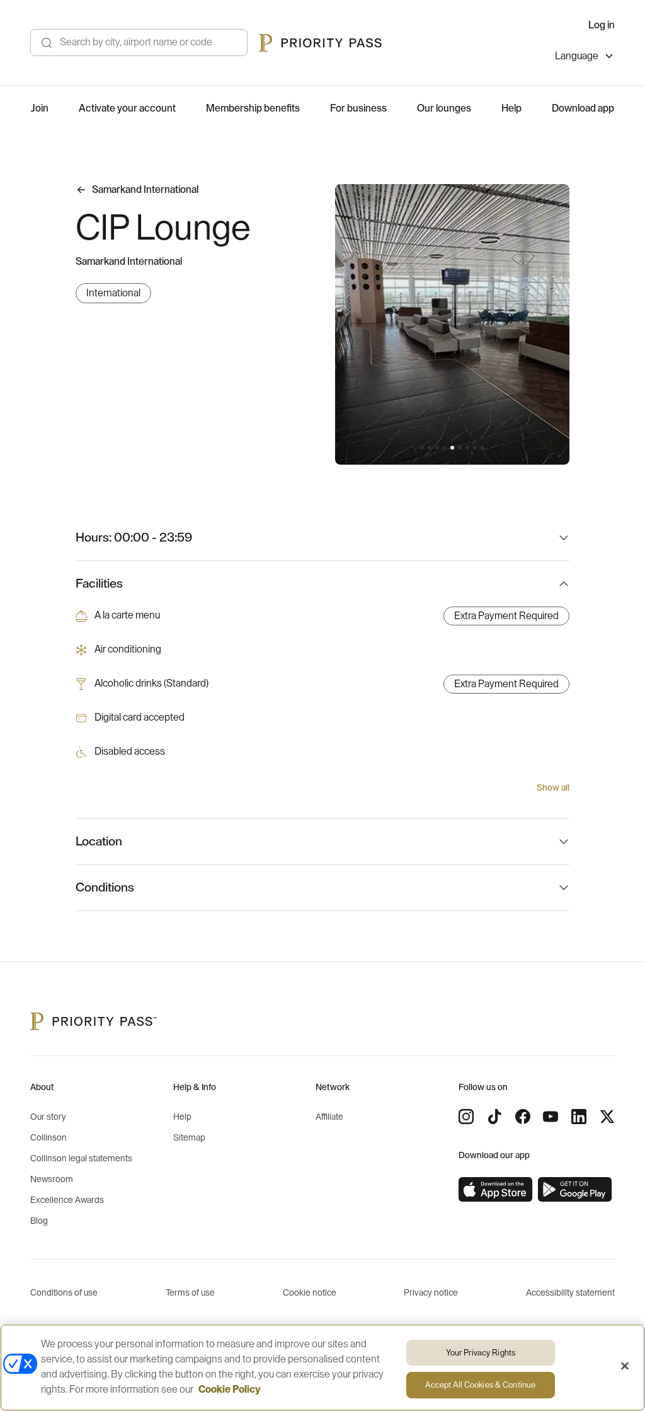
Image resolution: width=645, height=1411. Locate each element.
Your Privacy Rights (480, 1353)
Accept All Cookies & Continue (480, 1385)
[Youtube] (550, 1116)
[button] (422, 448)
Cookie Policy (229, 1390)
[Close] (625, 1365)
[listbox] (585, 57)
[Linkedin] (578, 1116)
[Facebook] (522, 1116)
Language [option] (576, 56)
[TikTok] (494, 1116)
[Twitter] (607, 1116)
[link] (496, 1189)
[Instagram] (466, 1116)
